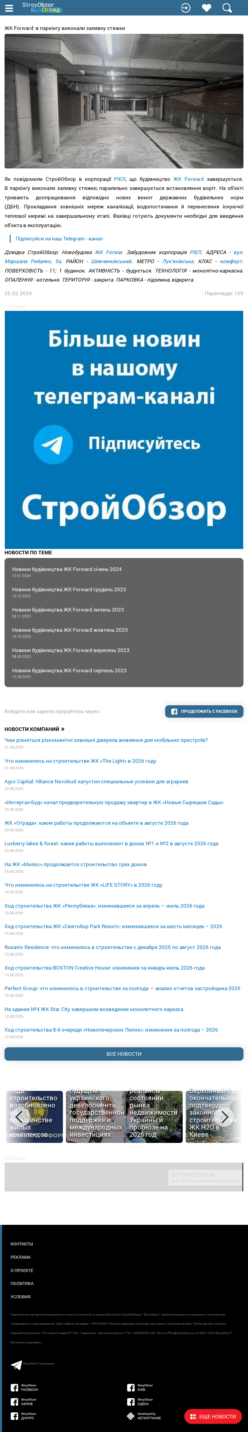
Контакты (22, 1244)
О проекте (22, 1270)
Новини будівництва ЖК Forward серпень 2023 (69, 673)
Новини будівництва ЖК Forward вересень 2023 (70, 653)
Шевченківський (111, 261)
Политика (22, 1283)
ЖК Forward (188, 178)
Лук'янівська (177, 261)
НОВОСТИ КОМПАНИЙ (35, 728)
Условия (21, 1297)
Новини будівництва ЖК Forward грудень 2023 (69, 592)
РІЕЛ (120, 178)
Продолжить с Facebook (208, 711)
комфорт (231, 261)
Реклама (21, 1257)
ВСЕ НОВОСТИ (124, 1053)
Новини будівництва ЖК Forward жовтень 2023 (70, 632)
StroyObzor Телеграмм (38, 1363)
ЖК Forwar (108, 252)
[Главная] (43, 7)
